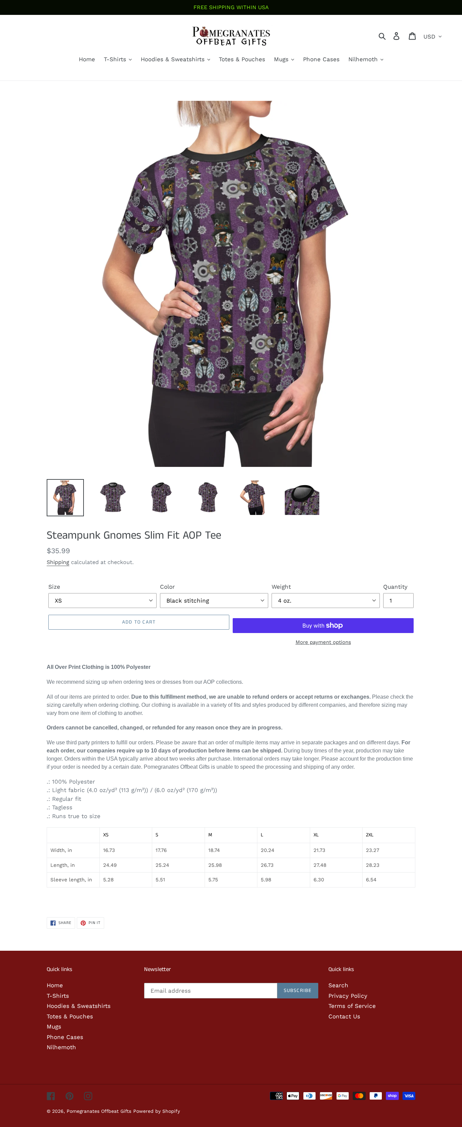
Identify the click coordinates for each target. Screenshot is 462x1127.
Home (55, 985)
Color (167, 586)
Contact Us (344, 1016)
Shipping (58, 562)
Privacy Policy (347, 995)
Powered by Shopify (156, 1111)
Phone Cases (65, 1037)
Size (54, 586)
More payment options (323, 642)
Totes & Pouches (70, 1016)
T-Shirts (58, 995)
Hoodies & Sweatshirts (79, 1005)
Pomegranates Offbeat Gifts (99, 1111)
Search (338, 985)
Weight (281, 586)
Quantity (395, 586)
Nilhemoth (61, 1047)
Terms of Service (352, 1005)
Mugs (54, 1026)
